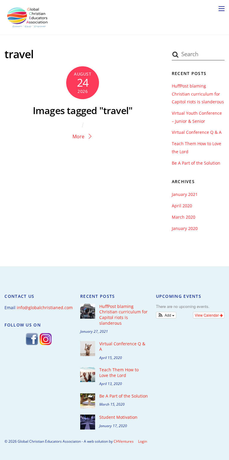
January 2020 (185, 228)
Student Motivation (118, 417)
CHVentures (124, 441)
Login (142, 441)
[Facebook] (32, 344)
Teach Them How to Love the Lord (119, 372)
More (78, 136)
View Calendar (207, 315)
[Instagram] (45, 344)
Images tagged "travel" (82, 110)
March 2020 (183, 217)
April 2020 (182, 205)
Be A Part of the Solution (196, 163)
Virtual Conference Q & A (197, 132)
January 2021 (185, 194)
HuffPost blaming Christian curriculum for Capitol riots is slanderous (198, 94)
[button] (166, 315)
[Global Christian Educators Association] (27, 27)
